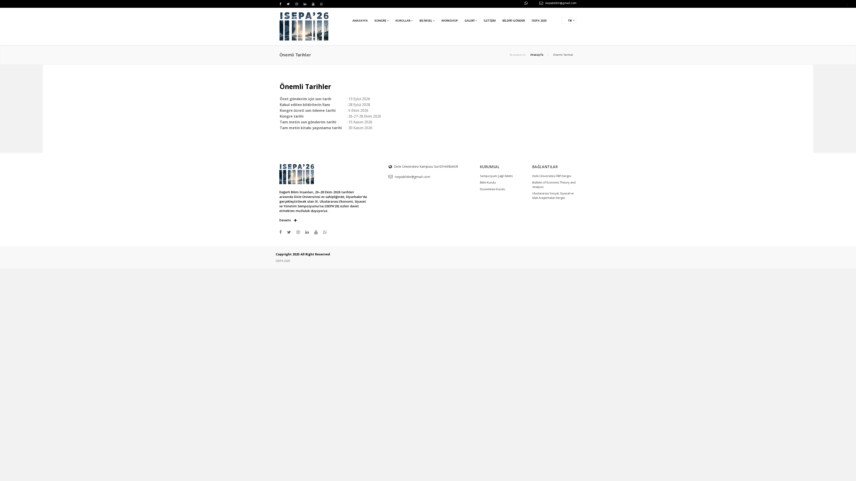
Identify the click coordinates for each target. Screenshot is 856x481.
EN (852, 4)
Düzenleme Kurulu (492, 189)
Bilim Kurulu (488, 182)
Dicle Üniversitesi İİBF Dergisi (551, 176)
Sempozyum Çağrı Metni (496, 176)
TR (843, 4)
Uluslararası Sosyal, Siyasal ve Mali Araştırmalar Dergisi (553, 195)
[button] (554, 20)
